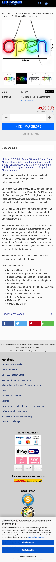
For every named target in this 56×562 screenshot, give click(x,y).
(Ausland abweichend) (27, 100)
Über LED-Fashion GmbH (13, 374)
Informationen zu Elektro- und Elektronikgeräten (24, 406)
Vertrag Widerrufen (10, 369)
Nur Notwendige (28, 550)
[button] (8, 323)
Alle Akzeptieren (28, 542)
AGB (4, 390)
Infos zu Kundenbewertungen (15, 411)
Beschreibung (9, 147)
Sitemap (6, 400)
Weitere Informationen (28, 557)
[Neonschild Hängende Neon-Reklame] (28, 46)
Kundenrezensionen (13, 313)
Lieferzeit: (6, 96)
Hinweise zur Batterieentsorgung (17, 416)
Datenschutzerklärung (36, 537)
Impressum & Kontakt (12, 364)
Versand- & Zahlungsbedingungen (17, 380)
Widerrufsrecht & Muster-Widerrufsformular (21, 385)
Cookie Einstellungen (11, 421)
